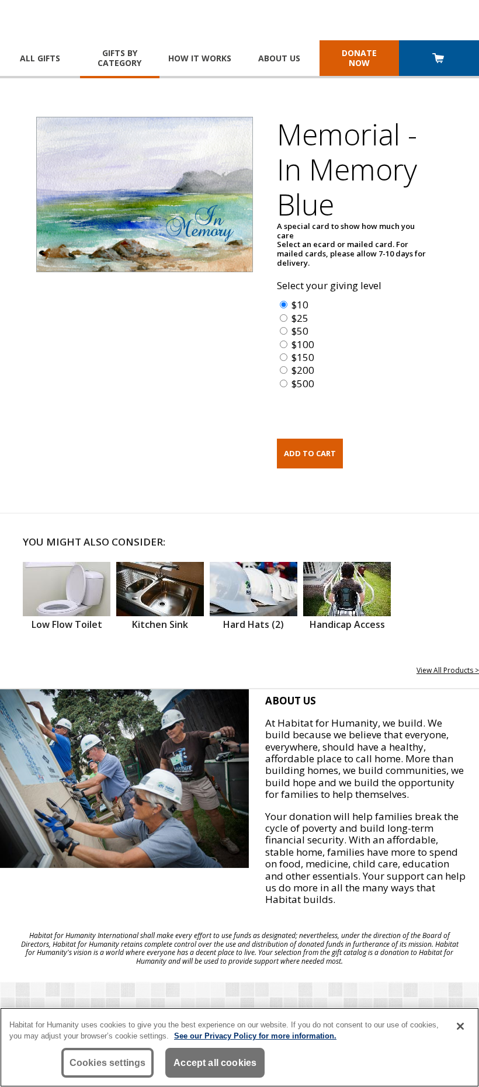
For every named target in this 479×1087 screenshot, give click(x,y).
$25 (299, 318)
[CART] (439, 59)
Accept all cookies (214, 1063)
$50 (299, 331)
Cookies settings (108, 1063)
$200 (302, 370)
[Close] (460, 1026)
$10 (299, 304)
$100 (302, 344)
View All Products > (447, 670)
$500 (302, 383)
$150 (302, 357)
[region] (239, 1047)
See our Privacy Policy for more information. (255, 1036)
